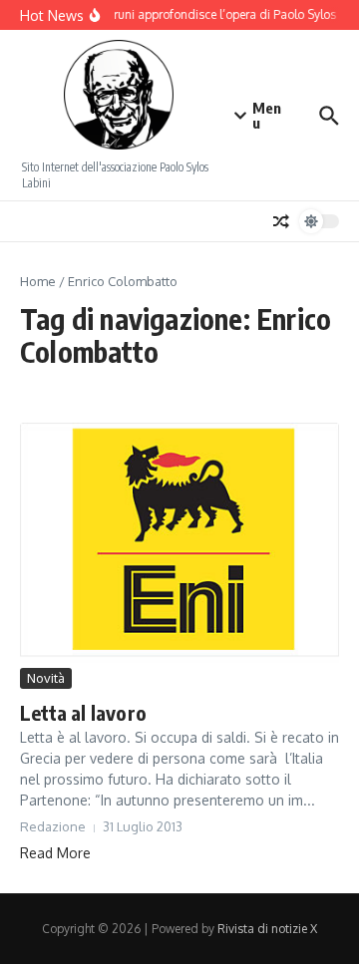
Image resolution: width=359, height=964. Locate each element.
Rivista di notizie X (267, 928)
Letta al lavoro (83, 712)
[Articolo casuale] (281, 221)
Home (38, 281)
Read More (55, 852)
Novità (46, 678)
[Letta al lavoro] (179, 543)
